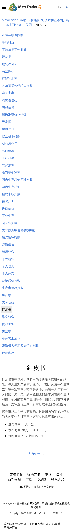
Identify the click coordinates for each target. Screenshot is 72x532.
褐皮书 (6, 57)
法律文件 (58, 513)
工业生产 (8, 215)
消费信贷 (8, 107)
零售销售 (8, 317)
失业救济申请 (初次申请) (18, 230)
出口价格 (8, 151)
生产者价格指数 (12, 288)
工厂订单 (8, 158)
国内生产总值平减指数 (17, 179)
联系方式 (57, 479)
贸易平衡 (8, 324)
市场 (48, 474)
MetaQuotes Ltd (43, 513)
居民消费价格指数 (14, 114)
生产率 (6, 295)
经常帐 (6, 122)
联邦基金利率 (11, 172)
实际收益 (8, 302)
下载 (29, 479)
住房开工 (8, 201)
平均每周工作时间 (14, 49)
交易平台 (16, 474)
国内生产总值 (11, 187)
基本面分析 (13, 25)
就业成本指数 (11, 136)
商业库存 (8, 71)
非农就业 (8, 259)
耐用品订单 (9, 129)
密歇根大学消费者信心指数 (20, 345)
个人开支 (8, 273)
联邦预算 (8, 165)
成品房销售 (9, 143)
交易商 (41, 479)
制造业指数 (9, 223)
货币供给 (8, 244)
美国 (29, 25)
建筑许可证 (9, 64)
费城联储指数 (11, 281)
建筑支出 (8, 93)
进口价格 (8, 208)
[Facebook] (30, 493)
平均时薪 (8, 42)
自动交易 (14, 479)
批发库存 (8, 353)
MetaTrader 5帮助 (14, 20)
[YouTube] (42, 493)
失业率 (6, 331)
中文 (56, 7)
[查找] (67, 7)
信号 (59, 474)
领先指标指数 (11, 237)
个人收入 (8, 266)
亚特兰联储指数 (12, 35)
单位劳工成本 (11, 338)
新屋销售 (8, 252)
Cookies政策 (52, 523)
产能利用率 (9, 78)
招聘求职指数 (11, 194)
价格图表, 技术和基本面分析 (50, 20)
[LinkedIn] (36, 493)
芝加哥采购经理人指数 (17, 86)
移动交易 (33, 474)
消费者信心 (9, 100)
